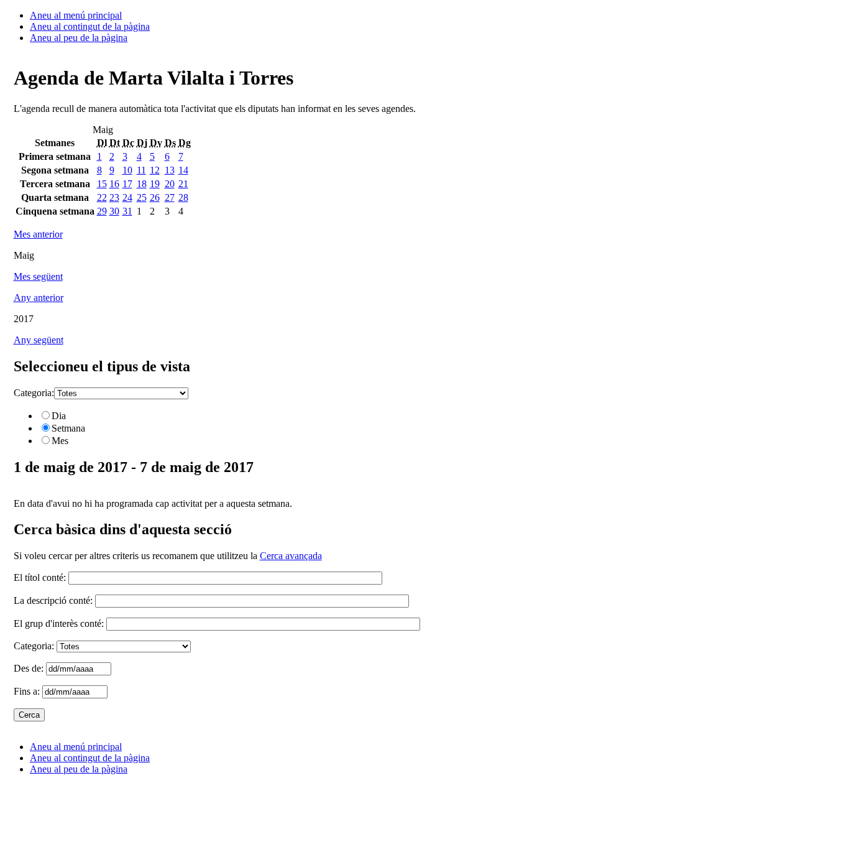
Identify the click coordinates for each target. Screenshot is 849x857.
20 (170, 183)
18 (142, 183)
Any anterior (38, 297)
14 (183, 170)
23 (114, 197)
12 (155, 170)
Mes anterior (38, 234)
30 (114, 211)
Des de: (30, 668)
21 (183, 183)
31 (127, 211)
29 (102, 211)
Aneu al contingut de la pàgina (90, 26)
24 (127, 197)
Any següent (38, 340)
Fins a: (28, 691)
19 (155, 183)
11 (141, 170)
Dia (59, 415)
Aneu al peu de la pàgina (78, 37)
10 (127, 170)
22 (102, 197)
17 (127, 183)
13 (170, 170)
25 (142, 197)
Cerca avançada (291, 555)
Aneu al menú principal (76, 15)
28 (183, 197)
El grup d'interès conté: (59, 623)
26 (155, 197)
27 (170, 197)
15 (102, 183)
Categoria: (34, 392)
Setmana (68, 428)
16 (114, 183)
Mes (60, 440)
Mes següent (38, 276)
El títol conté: (40, 577)
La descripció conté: (53, 600)
